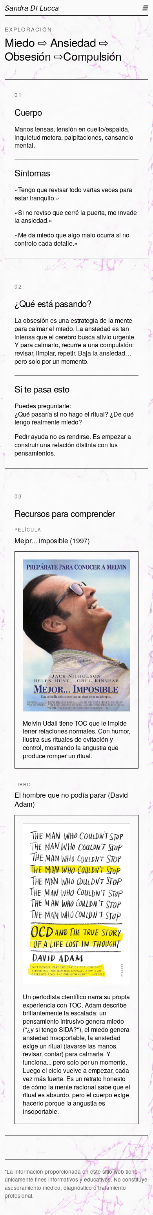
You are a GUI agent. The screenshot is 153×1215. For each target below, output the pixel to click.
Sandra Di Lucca (32, 8)
